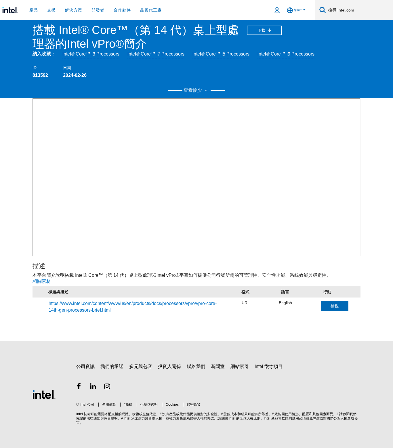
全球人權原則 (250, 418)
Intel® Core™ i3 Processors (90, 54)
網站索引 (239, 366)
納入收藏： (44, 53)
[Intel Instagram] (107, 387)
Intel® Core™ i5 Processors (220, 54)
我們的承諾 (111, 366)
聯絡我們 (196, 366)
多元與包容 (140, 366)
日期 (67, 67)
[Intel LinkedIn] (93, 387)
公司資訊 (85, 366)
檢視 (335, 306)
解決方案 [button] (73, 10)
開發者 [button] (97, 10)
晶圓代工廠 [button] (151, 10)
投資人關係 (169, 366)
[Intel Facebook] (79, 387)
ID (35, 67)
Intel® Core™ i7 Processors (155, 54)
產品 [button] (33, 10)
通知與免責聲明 (106, 418)
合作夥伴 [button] (122, 10)
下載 (262, 30)
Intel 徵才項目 (269, 366)
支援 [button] (51, 10)
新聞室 (218, 366)
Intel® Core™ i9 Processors (285, 54)
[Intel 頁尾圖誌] (44, 394)
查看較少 (193, 90)
